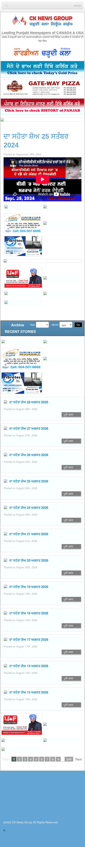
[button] (23, 207)
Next (78, 759)
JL (4, 830)
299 (69, 759)
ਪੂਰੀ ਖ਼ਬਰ (68, 414)
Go (78, 325)
